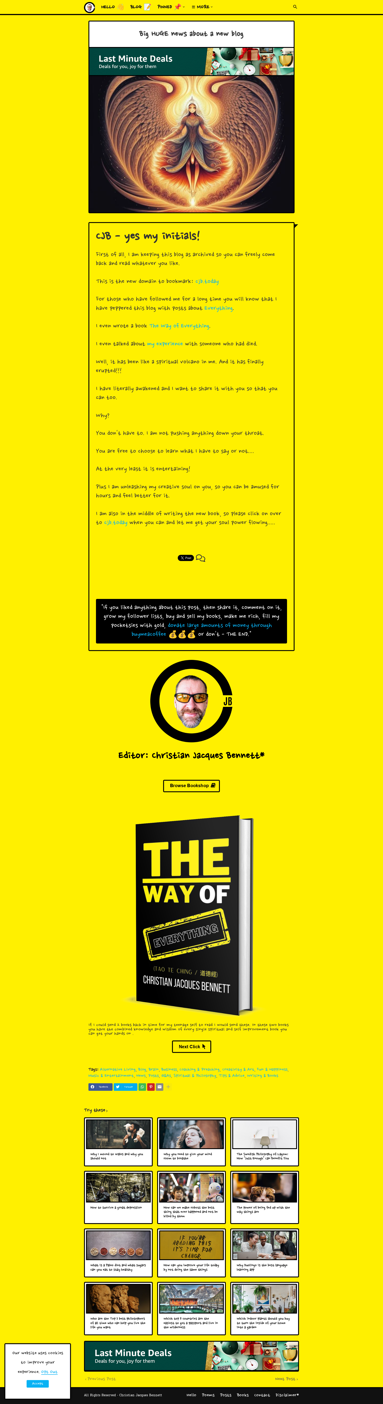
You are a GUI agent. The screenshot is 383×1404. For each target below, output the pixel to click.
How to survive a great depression (116, 1208)
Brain (154, 1069)
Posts (153, 1076)
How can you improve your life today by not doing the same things (191, 1267)
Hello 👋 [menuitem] (112, 7)
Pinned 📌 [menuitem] (170, 7)
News (141, 1076)
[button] (295, 7)
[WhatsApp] (142, 1087)
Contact (262, 1395)
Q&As (166, 1076)
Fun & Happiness (272, 1069)
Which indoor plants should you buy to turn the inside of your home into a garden (263, 1323)
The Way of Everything (179, 326)
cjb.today (207, 281)
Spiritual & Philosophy (195, 1076)
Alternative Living (118, 1069)
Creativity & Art (238, 1069)
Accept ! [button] (37, 1384)
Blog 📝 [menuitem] (141, 7)
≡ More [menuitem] (200, 7)
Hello (191, 1395)
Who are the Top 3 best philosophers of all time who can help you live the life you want (117, 1323)
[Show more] (168, 1087)
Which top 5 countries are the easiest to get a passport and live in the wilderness (191, 1323)
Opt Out (49, 1372)
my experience (165, 344)
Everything (219, 308)
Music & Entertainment (111, 1076)
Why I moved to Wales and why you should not (116, 1156)
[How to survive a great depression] (118, 1188)
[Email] (159, 1087)
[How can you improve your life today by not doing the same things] (191, 1245)
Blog (142, 1069)
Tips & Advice (231, 1076)
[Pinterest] (151, 1087)
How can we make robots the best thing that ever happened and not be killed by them (191, 1212)
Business (169, 1069)
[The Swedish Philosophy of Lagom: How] (264, 1134)
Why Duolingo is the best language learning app (262, 1267)
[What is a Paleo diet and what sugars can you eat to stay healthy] (118, 1245)
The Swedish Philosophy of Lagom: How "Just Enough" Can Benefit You (263, 1156)
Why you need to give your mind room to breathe (188, 1156)
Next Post (285, 1379)
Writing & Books (262, 1076)
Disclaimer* (287, 1395)
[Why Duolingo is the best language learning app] (264, 1245)
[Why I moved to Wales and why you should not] (118, 1134)
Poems (208, 1395)
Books (243, 1395)
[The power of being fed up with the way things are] (264, 1188)
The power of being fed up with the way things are (263, 1210)
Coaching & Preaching (200, 1069)
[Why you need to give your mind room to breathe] (191, 1134)
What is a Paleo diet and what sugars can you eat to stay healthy (118, 1267)
